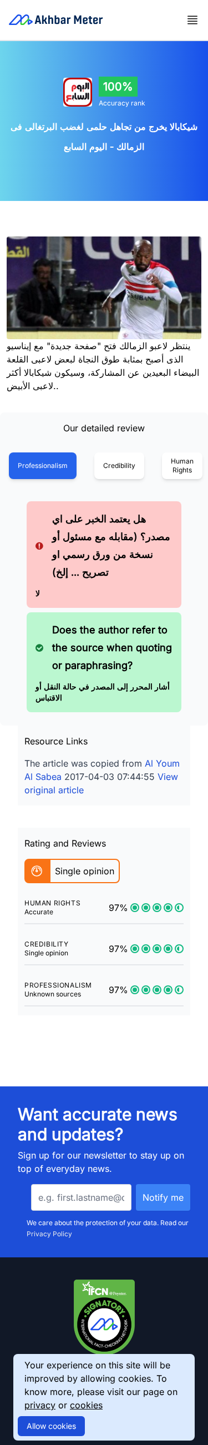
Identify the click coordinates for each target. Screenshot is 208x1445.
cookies (86, 1405)
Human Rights (182, 465)
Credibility (119, 465)
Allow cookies (51, 1426)
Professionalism (43, 465)
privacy (39, 1405)
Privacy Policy (49, 1234)
